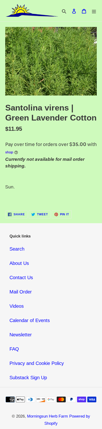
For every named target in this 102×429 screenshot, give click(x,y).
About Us (19, 263)
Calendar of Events (29, 320)
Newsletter (20, 334)
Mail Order (20, 291)
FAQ (14, 349)
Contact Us (21, 277)
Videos (16, 306)
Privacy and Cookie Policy (36, 363)
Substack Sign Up (28, 377)
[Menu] (94, 11)
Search (16, 249)
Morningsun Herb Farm (47, 416)
